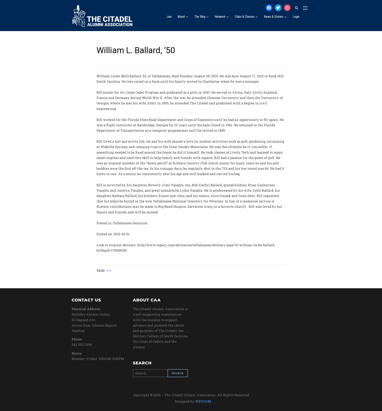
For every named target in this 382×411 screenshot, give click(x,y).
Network (220, 17)
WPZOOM (203, 401)
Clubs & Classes (244, 17)
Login (296, 17)
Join (169, 17)
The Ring (199, 17)
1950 (109, 271)
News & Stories (273, 17)
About (181, 17)
